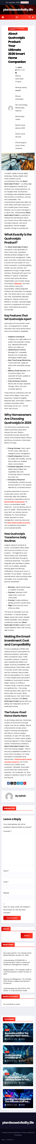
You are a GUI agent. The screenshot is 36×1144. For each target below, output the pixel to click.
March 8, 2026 (12, 1039)
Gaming (8, 1096)
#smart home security (20, 135)
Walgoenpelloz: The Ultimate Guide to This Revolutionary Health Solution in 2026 (17, 972)
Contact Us (9, 1139)
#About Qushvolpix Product (19, 79)
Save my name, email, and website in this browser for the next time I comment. (16, 910)
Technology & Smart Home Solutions (16, 29)
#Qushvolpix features (19, 109)
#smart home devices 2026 (20, 126)
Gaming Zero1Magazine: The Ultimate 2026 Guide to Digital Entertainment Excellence (17, 981)
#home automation (19, 97)
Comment (7, 831)
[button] (29, 17)
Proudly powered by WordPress (11, 1132)
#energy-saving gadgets (21, 88)
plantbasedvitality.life (18, 10)
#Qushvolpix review (19, 117)
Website (6, 893)
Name (6, 871)
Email (6, 882)
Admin (20, 67)
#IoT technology (21, 105)
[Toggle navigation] (16, 17)
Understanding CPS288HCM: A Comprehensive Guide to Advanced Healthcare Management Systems (16, 962)
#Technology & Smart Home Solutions (20, 145)
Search (6, 929)
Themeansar (18, 1135)
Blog (7, 1030)
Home (3, 1139)
